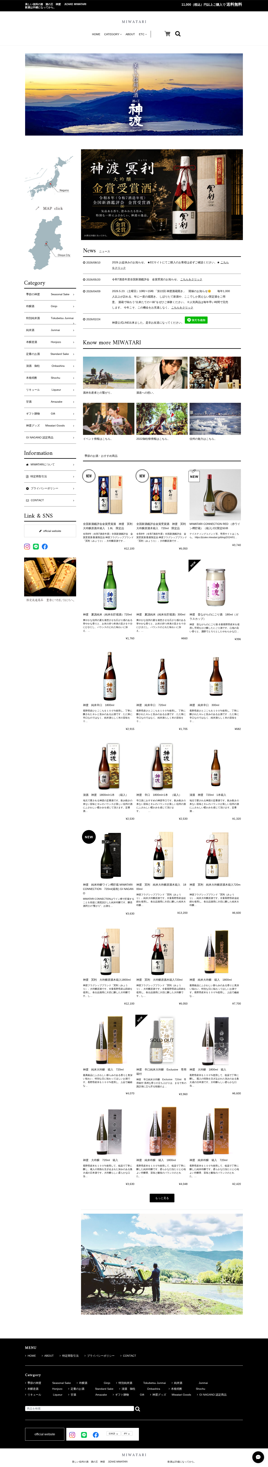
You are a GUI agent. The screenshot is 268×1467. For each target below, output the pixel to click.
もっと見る (162, 1198)
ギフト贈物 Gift (40, 413)
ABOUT (130, 34)
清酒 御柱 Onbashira (46, 365)
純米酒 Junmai (43, 330)
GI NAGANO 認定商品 (39, 437)
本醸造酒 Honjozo (43, 342)
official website (52, 530)
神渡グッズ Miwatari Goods (45, 425)
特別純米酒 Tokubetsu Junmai (50, 318)
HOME (96, 34)
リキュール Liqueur (43, 389)
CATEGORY (111, 34)
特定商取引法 (70, 1355)
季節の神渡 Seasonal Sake (47, 294)
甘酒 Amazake (44, 401)
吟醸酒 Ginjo (41, 306)
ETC (141, 34)
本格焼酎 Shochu (43, 377)
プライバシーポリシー (101, 1355)
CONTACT (129, 1355)
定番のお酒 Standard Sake (47, 354)
